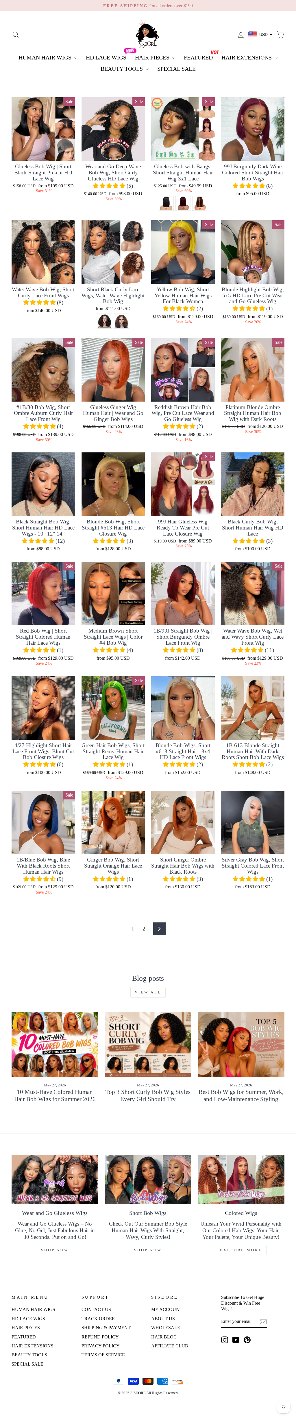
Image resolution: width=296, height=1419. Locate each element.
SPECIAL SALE (176, 69)
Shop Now (55, 1250)
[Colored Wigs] (241, 1179)
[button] (110, 186)
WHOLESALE (165, 1327)
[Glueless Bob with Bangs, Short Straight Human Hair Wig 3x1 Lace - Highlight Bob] (200, 203)
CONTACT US (96, 1309)
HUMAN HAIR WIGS (45, 57)
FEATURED (198, 57)
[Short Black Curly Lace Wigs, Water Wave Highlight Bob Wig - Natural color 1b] (104, 321)
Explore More (241, 1250)
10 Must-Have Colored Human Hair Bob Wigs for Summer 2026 (55, 1095)
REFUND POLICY (100, 1336)
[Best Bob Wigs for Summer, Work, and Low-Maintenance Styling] (241, 1044)
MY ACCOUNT (166, 1309)
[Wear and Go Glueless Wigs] (55, 1179)
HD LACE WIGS (106, 57)
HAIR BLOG (164, 1336)
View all (148, 992)
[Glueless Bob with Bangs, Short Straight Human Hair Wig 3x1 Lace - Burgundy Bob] (183, 203)
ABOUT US (163, 1318)
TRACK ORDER (98, 1318)
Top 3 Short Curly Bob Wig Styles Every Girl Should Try (147, 1095)
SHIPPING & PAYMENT (106, 1327)
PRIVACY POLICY (101, 1345)
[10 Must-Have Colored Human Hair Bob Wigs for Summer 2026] (55, 1044)
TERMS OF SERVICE (103, 1354)
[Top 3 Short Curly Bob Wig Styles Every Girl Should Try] (148, 1044)
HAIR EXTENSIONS (247, 57)
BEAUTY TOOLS (122, 69)
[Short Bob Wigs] (148, 1179)
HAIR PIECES (153, 57)
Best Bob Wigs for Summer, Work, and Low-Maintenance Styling (241, 1095)
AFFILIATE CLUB (169, 1345)
